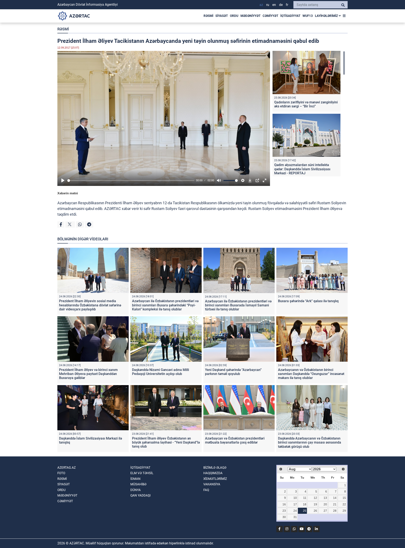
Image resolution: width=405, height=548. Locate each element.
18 (304, 504)
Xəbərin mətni (67, 193)
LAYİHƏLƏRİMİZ (327, 16)
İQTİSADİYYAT (290, 16)
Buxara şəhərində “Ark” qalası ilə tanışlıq (308, 301)
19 (315, 504)
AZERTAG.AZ (66, 468)
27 (325, 510)
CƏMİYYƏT (270, 16)
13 (325, 497)
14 (334, 497)
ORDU (234, 16)
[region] (309, 113)
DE (281, 5)
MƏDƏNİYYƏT (250, 16)
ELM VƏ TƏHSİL (141, 473)
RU (267, 5)
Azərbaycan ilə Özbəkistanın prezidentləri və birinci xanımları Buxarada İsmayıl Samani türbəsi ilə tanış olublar (238, 305)
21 (334, 504)
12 (315, 497)
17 (295, 504)
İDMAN (135, 479)
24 (295, 510)
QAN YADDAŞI (140, 495)
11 (304, 497)
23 (284, 510)
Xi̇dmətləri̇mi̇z (215, 479)
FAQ (206, 490)
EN (274, 5)
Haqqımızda (213, 473)
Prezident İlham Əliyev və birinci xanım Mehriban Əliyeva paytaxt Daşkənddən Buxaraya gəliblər (88, 374)
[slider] (130, 181)
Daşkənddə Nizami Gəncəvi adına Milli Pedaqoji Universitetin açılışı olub (160, 372)
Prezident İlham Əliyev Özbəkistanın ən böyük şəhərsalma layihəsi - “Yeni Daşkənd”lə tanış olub (166, 442)
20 (325, 504)
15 (344, 497)
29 (344, 510)
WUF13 (307, 16)
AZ (261, 5)
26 (315, 510)
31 (295, 517)
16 (284, 504)
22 (344, 504)
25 (304, 510)
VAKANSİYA (211, 484)
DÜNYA (135, 490)
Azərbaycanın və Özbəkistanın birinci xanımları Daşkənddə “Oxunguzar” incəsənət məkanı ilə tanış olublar (311, 374)
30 (284, 517)
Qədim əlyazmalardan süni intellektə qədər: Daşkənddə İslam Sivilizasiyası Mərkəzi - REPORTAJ (302, 169)
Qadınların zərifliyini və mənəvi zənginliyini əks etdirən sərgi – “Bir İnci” (306, 104)
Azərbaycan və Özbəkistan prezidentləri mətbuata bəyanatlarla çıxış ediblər (235, 440)
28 (334, 510)
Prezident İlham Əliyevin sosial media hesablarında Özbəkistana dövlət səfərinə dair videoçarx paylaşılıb (90, 305)
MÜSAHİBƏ (138, 484)
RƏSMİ (208, 16)
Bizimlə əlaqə (214, 468)
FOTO (61, 473)
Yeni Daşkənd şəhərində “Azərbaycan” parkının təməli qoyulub (233, 372)
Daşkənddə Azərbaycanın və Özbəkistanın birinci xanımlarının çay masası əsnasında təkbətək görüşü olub (309, 442)
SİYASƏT (221, 16)
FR (287, 5)
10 (295, 497)
